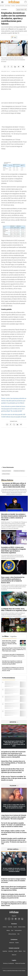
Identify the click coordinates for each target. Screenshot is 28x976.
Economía (4, 9)
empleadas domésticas (19, 470)
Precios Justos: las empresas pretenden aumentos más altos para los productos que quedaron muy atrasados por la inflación (13, 401)
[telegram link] (19, 919)
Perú (12, 930)
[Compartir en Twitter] (11, 66)
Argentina (5, 951)
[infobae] (14, 2)
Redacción (11, 942)
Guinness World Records (18, 5)
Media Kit (14, 954)
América (5, 926)
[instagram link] (12, 919)
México (8, 930)
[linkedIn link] (22, 919)
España (15, 926)
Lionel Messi (4, 5)
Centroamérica (18, 930)
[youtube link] (15, 919)
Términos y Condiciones (8, 963)
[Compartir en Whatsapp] (4, 66)
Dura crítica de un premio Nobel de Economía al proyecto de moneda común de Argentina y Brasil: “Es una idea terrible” (13, 409)
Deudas (10, 5)
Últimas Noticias (12, 934)
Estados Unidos (21, 926)
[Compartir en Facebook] (8, 66)
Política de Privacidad (20, 963)
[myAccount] (25, 2)
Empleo (17, 942)
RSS (18, 934)
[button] (2, 2)
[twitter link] (9, 919)
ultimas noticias (5, 473)
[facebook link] (6, 919)
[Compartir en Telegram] (18, 66)
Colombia (10, 926)
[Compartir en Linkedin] (15, 66)
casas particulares (6, 470)
